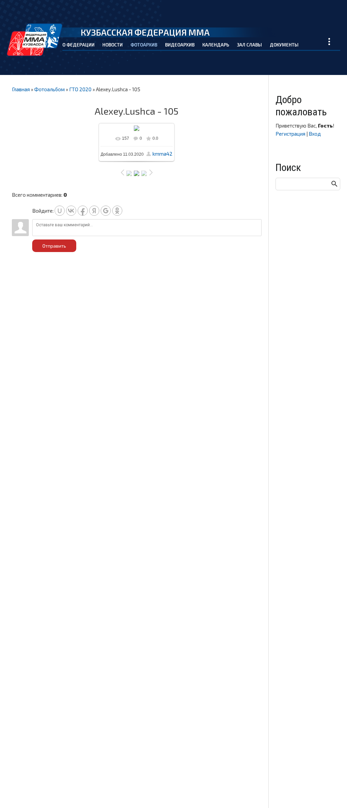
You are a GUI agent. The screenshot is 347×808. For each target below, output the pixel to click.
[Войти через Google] (106, 211)
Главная (21, 89)
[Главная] (34, 39)
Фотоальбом (49, 89)
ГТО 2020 (80, 89)
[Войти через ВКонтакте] (71, 211)
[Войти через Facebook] (83, 211)
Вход (315, 134)
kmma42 (162, 154)
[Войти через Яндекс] (94, 211)
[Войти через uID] (60, 211)
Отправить (54, 246)
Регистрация (290, 134)
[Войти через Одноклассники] (117, 211)
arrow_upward (332, 793)
